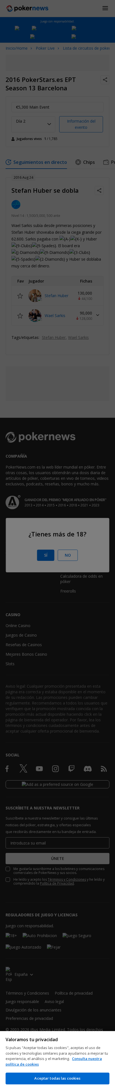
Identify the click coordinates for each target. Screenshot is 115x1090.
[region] (57, 1060)
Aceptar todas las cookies (57, 1078)
